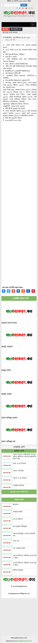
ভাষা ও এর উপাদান (19, 463)
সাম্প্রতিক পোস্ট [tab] (19, 447)
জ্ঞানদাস (15, 504)
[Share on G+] (13, 291)
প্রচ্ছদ (6, 29)
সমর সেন (16, 541)
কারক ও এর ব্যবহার (20, 478)
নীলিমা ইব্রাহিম (18, 570)
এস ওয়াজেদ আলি (19, 548)
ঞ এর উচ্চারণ (18, 519)
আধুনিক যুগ (17, 29)
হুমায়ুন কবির (6, 370)
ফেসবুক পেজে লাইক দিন (19, 492)
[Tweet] (8, 291)
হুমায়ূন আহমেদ (7, 346)
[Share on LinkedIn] (18, 291)
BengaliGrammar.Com (24, 641)
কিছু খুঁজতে (23, 5)
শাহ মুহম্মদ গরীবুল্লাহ (20, 526)
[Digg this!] (28, 291)
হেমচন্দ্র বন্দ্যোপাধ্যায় (9, 323)
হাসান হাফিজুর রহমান (9, 418)
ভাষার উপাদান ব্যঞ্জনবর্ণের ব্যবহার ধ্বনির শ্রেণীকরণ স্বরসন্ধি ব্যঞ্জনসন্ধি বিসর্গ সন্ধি (24, 456)
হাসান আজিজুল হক (8, 441)
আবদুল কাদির (17, 512)
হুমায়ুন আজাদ (6, 394)
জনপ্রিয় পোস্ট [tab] (19, 451)
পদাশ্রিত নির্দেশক (18, 485)
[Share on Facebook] (3, 291)
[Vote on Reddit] (23, 291)
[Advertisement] (19, 206)
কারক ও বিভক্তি (18, 471)
